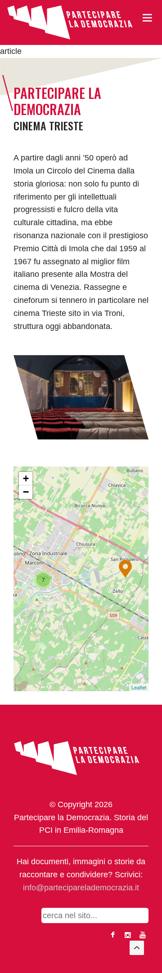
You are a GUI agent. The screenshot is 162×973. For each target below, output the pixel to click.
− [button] (26, 492)
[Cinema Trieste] (81, 396)
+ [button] (26, 478)
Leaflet (138, 687)
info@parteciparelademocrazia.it (81, 887)
